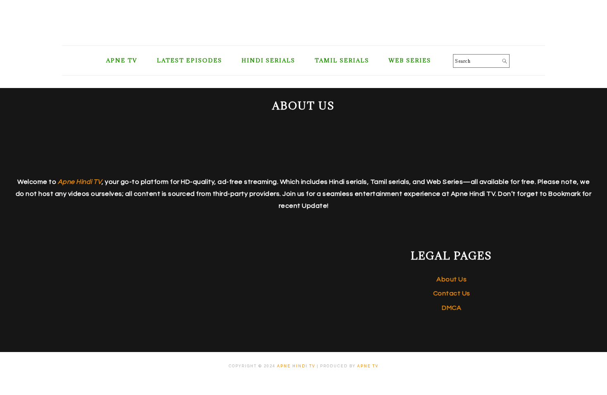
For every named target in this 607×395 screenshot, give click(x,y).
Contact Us (451, 293)
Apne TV (368, 366)
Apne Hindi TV (296, 366)
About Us (451, 279)
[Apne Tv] (303, 35)
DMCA (451, 308)
